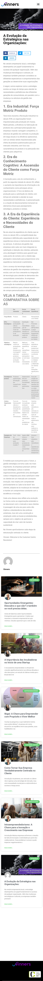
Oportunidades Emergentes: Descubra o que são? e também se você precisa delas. (20, 606)
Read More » (8, 626)
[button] (10, 53)
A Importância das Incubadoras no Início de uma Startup (20, 661)
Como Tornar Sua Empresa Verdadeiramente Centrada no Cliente (20, 771)
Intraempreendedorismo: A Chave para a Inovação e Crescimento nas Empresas (18, 827)
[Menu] (38, 4)
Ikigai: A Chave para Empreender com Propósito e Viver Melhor (21, 715)
